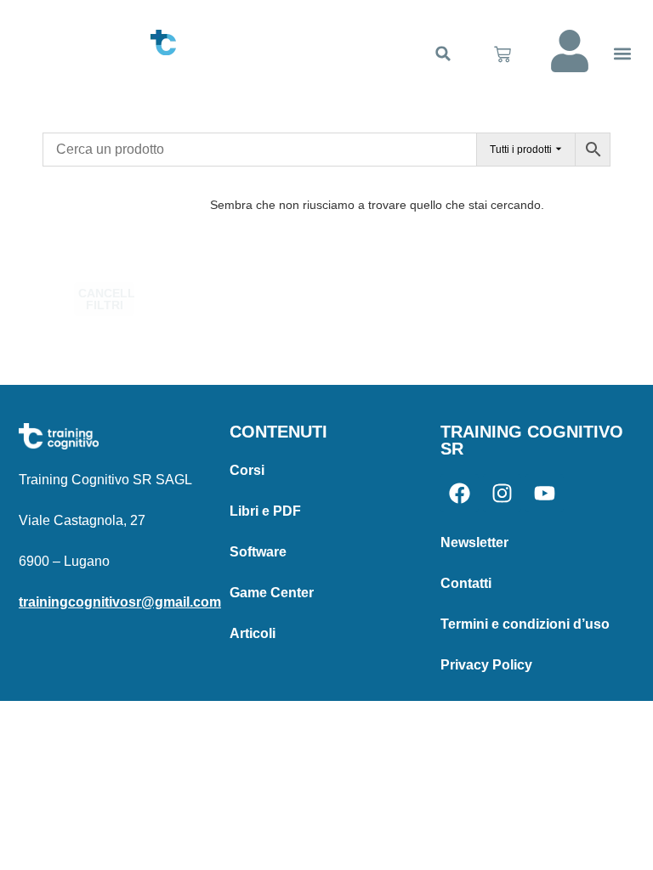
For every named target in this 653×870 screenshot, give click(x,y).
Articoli (252, 633)
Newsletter (474, 542)
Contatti (465, 583)
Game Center (272, 592)
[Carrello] (502, 54)
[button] (443, 53)
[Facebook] (459, 493)
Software (258, 552)
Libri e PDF (265, 511)
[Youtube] (544, 493)
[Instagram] (502, 493)
